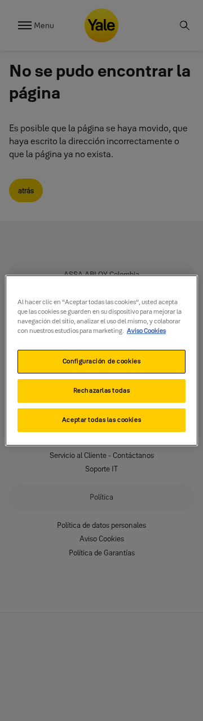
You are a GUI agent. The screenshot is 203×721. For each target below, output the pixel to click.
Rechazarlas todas (101, 390)
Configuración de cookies (102, 361)
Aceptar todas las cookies (101, 420)
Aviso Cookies (146, 331)
